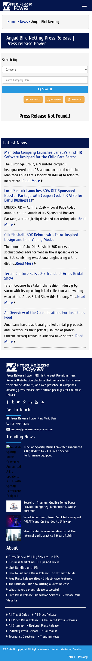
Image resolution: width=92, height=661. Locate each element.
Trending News (49, 636)
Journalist (50, 631)
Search (46, 89)
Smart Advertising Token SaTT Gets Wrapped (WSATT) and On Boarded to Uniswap (52, 519)
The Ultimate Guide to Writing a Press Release (39, 584)
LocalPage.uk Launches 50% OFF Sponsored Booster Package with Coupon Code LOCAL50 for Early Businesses (43, 195)
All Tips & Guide (19, 615)
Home (12, 22)
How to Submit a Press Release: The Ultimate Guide (42, 573)
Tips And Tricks (49, 562)
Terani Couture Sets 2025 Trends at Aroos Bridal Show (43, 276)
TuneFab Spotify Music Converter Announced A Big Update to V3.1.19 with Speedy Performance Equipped (53, 451)
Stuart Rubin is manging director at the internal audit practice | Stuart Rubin (50, 533)
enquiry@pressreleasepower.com (32, 429)
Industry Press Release (24, 631)
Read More (31, 180)
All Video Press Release (24, 620)
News (24, 22)
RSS (56, 557)
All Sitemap (16, 625)
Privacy (83, 657)
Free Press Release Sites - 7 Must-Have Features (40, 578)
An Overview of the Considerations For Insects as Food (44, 315)
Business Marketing (21, 562)
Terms (71, 657)
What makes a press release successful (34, 589)
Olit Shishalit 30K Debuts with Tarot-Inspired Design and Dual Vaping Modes (41, 237)
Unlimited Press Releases (60, 620)
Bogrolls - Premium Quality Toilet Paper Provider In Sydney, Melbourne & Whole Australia (50, 507)
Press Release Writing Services (28, 557)
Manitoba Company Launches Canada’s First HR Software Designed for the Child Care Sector (43, 154)
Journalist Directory (22, 636)
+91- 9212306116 (19, 424)
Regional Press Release (44, 625)
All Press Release (45, 615)
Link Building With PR (23, 568)
